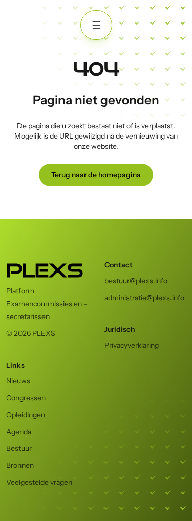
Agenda (18, 431)
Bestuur (19, 448)
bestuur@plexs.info (135, 280)
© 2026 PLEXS (30, 333)
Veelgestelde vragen (39, 482)
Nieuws (18, 381)
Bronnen (20, 465)
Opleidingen (25, 414)
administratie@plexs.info (144, 297)
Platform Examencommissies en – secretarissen (47, 303)
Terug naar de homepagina (96, 174)
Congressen (26, 397)
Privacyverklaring (131, 345)
